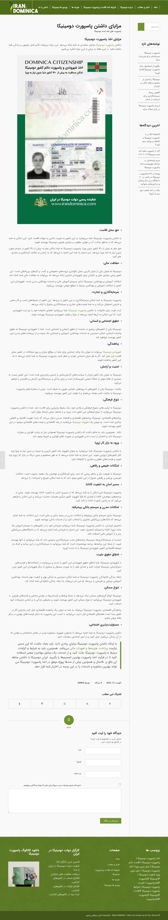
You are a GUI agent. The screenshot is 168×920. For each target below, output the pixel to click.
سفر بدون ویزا (142, 867)
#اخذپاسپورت (153, 883)
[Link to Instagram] (25, 7)
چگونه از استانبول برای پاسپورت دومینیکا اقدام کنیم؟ (149, 69)
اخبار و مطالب (113, 864)
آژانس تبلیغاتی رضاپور (94, 915)
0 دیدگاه (98, 682)
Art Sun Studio (151, 915)
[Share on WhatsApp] (64, 703)
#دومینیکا (155, 879)
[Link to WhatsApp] (20, 7)
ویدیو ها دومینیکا (112, 885)
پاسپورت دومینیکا (105, 45)
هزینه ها (116, 879)
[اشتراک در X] (87, 703)
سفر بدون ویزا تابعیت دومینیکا (145, 873)
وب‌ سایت (77, 773)
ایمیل (78, 761)
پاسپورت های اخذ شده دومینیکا (107, 31)
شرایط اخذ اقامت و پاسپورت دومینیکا (107, 872)
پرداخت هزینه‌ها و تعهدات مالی (89, 648)
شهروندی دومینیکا (112, 352)
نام (79, 750)
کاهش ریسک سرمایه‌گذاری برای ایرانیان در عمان (151, 96)
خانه (118, 859)
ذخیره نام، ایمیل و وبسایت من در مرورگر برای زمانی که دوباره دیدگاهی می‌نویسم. (52, 785)
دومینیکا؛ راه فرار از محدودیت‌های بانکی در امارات (150, 83)
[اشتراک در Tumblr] (19, 703)
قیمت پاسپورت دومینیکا (149, 885)
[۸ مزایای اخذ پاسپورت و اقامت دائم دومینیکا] (165, 460)
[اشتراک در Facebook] (110, 703)
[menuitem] (156, 7)
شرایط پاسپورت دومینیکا (147, 889)
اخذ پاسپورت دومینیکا (149, 858)
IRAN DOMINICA (118, 915)
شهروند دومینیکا (81, 422)
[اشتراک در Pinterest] (42, 703)
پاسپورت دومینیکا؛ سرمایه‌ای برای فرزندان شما (149, 56)
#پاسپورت (144, 879)
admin (81, 682)
